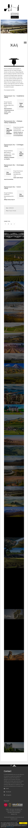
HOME (7, 809)
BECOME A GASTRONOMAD (14, 812)
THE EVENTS (17, 809)
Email (7, 788)
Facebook (8, 791)
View (14, 235)
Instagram (8, 795)
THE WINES (12, 811)
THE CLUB (11, 809)
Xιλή (14, 45)
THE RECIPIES (18, 811)
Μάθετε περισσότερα (10, 826)
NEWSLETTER (14, 814)
